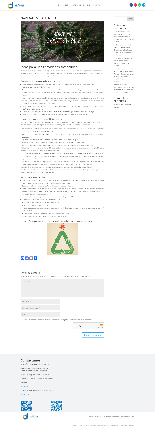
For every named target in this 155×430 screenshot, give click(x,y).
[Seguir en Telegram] (144, 5)
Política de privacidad (111, 417)
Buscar (130, 19)
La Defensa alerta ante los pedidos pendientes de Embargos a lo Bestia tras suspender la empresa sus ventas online (123, 50)
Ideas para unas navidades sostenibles (49, 67)
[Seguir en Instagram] (135, 5)
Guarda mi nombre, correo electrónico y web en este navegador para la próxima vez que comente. (58, 320)
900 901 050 (25, 387)
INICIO (57, 5)
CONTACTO (96, 5)
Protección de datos (127, 417)
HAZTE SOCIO (76, 5)
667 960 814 (25, 395)
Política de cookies (95, 417)
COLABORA (65, 5)
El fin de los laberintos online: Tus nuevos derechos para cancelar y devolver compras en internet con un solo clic (124, 37)
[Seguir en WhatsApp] (139, 5)
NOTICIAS (86, 5)
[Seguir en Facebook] (131, 5)
